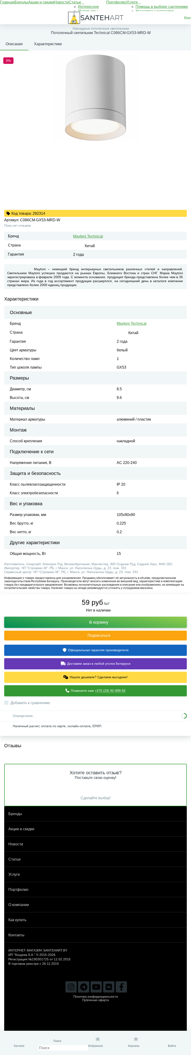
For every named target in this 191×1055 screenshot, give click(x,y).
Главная (7, 2)
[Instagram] (71, 987)
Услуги (132, 2)
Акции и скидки (41, 2)
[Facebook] (121, 987)
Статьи (75, 2)
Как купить (17, 920)
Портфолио (116, 2)
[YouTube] (96, 987)
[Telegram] (83, 987)
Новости (61, 2)
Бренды (21, 2)
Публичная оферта (95, 1000)
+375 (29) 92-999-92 (110, 690)
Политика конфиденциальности (95, 996)
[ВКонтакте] (108, 987)
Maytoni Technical (88, 236)
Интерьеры (88, 11)
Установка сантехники (155, 11)
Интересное (88, 7)
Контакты (16, 935)
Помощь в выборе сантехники (162, 7)
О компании (18, 905)
